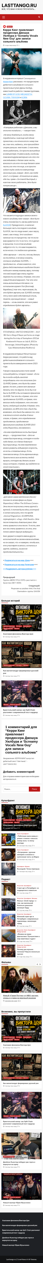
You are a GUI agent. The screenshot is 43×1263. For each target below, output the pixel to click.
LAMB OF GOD (13, 94)
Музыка (9, 26)
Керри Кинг (8, 81)
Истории (19, 626)
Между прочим (8, 628)
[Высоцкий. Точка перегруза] (8, 869)
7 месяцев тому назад (25, 871)
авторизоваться (9, 779)
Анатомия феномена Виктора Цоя (18, 634)
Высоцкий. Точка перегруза (28, 869)
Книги (19, 833)
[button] (3, 17)
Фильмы (34, 898)
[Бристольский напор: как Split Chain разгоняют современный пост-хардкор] (21, 693)
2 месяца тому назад (11, 636)
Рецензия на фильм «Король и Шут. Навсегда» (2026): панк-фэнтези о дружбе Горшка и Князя (21, 998)
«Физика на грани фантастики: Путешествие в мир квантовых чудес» (28, 936)
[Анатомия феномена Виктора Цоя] (21, 617)
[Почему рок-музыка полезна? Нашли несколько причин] (8, 951)
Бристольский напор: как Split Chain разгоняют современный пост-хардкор (21, 1231)
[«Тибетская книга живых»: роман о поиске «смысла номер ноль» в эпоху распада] (8, 839)
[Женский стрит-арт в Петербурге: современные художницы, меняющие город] (8, 920)
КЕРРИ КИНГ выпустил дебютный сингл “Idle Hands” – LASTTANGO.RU (18, 761)
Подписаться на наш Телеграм (19, 564)
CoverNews (21, 1259)
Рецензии (6, 990)
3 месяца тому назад (11, 1167)
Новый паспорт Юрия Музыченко (16, 1203)
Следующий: (25, 588)
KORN (24, 97)
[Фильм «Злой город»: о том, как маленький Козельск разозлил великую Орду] (8, 904)
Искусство (20, 885)
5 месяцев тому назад (25, 845)
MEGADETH (26, 94)
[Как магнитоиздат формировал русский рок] (21, 654)
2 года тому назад (24, 941)
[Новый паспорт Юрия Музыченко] (21, 1186)
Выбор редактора (9, 626)
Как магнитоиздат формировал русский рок (21, 1083)
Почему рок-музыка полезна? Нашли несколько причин (28, 951)
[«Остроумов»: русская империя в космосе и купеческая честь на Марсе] (8, 854)
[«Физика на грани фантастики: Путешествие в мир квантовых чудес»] (8, 935)
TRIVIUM (15, 97)
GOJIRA (6, 97)
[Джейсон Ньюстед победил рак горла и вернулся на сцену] (21, 1146)
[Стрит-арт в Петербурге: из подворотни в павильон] (8, 889)
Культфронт (27, 626)
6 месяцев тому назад (11, 1003)
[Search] (39, 17)
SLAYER (6, 225)
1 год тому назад (23, 893)
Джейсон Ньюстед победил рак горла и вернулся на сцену (18, 1239)
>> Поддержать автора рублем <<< (19, 569)
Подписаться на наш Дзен (17, 560)
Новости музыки (15, 704)
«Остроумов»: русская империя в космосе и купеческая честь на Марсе (28, 854)
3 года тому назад (10, 45)
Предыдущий (20, 580)
